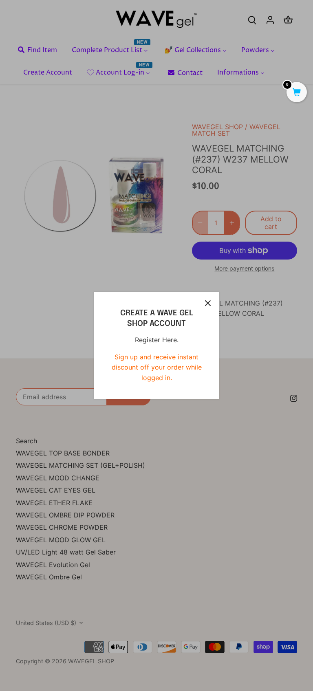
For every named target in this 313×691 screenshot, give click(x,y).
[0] (297, 93)
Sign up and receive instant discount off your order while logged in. (157, 367)
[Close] (208, 303)
